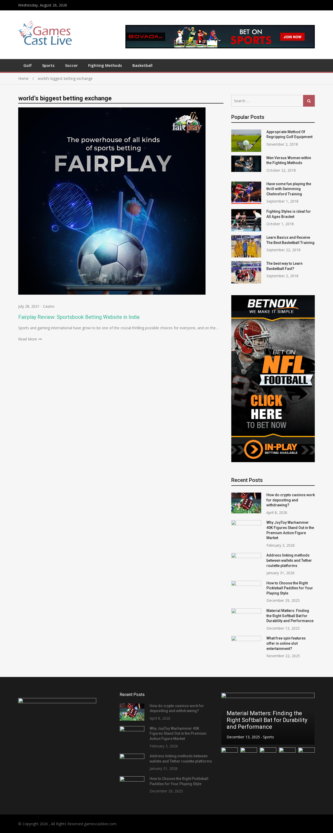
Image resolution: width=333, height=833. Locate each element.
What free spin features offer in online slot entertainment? (286, 643)
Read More (27, 339)
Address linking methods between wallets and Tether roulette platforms (289, 560)
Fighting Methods (105, 65)
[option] (268, 719)
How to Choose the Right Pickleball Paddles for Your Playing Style (289, 588)
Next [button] (307, 719)
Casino (48, 306)
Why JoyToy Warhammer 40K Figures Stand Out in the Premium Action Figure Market (178, 733)
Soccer (71, 65)
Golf (27, 65)
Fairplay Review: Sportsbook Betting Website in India (78, 317)
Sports (48, 65)
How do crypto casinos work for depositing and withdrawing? (290, 500)
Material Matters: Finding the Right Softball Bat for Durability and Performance (289, 616)
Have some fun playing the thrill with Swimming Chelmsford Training (288, 189)
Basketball (142, 65)
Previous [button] (228, 719)
